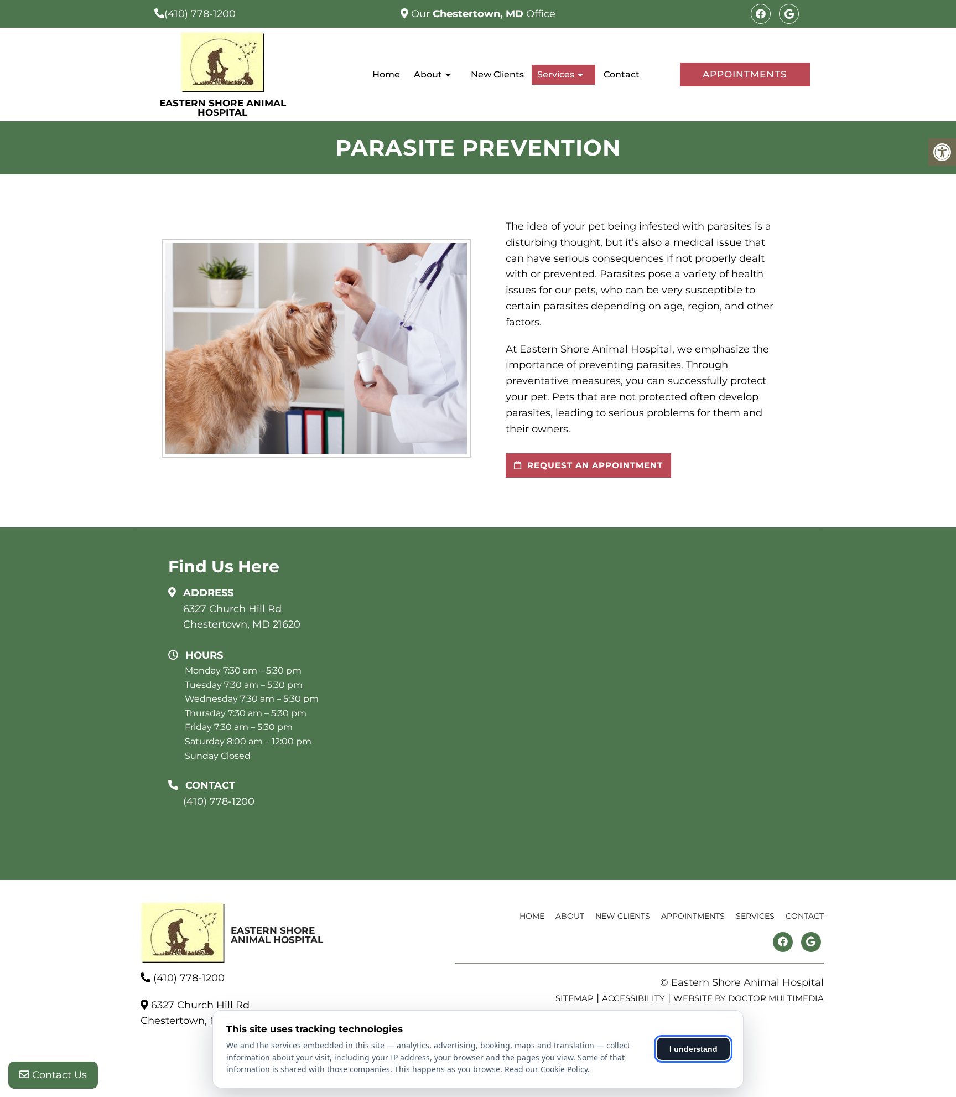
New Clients (497, 74)
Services (555, 74)
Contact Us (58, 1075)
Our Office (481, 14)
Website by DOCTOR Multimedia (748, 998)
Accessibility (633, 998)
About (428, 74)
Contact (622, 74)
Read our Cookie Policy (546, 1069)
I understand (693, 1048)
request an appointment (593, 465)
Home (386, 74)
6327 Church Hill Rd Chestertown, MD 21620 (241, 617)
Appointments (745, 74)
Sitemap (574, 998)
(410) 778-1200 (200, 14)
